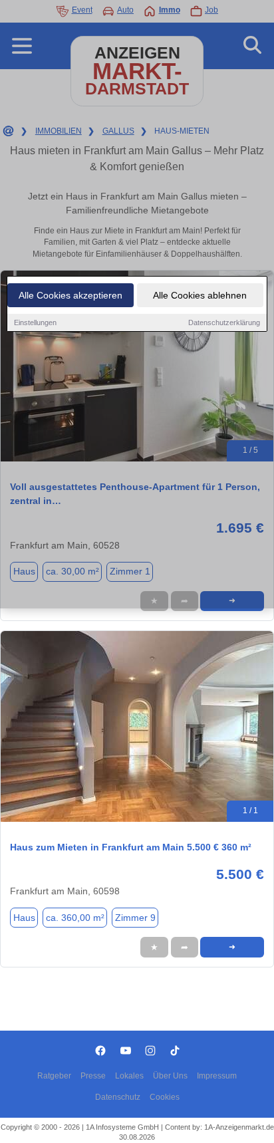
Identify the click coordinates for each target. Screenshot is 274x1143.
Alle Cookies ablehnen (200, 295)
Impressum (217, 1075)
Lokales (129, 1075)
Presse (93, 1075)
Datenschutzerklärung (224, 322)
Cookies (165, 1097)
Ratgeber (54, 1075)
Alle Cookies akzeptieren (70, 295)
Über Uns (170, 1075)
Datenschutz (117, 1097)
